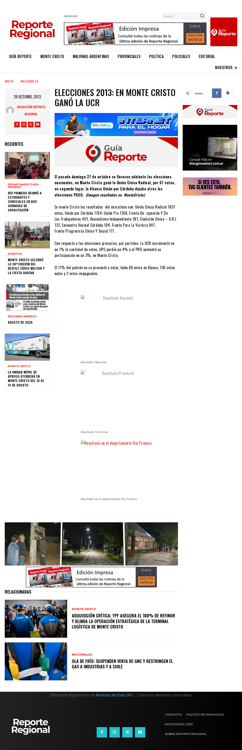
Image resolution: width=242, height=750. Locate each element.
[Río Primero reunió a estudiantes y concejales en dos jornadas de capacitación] (27, 165)
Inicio (9, 81)
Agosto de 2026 (20, 322)
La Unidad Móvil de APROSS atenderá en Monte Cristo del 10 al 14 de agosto (26, 378)
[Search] (202, 16)
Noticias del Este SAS (114, 695)
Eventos (15, 254)
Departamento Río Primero (23, 186)
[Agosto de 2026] (27, 297)
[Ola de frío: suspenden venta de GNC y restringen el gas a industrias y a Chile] (36, 661)
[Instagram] (24, 124)
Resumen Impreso (22, 316)
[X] (31, 124)
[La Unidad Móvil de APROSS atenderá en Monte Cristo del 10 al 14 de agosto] (27, 347)
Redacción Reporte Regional (31, 110)
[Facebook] (17, 124)
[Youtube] (37, 124)
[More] (228, 93)
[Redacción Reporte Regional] (10, 110)
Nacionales (30, 81)
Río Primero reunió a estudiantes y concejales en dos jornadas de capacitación (25, 201)
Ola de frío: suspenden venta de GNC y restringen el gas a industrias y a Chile (122, 664)
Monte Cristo (19, 366)
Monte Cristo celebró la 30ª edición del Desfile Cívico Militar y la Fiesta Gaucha (26, 266)
